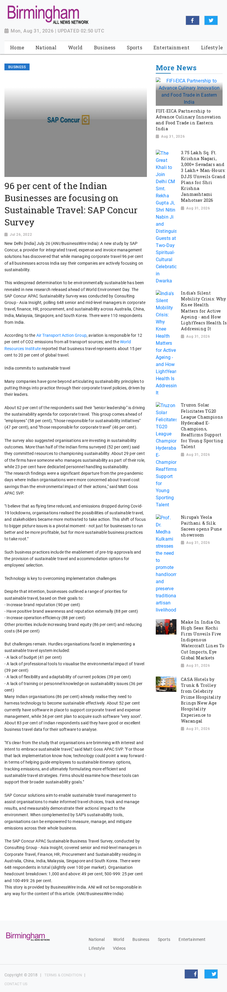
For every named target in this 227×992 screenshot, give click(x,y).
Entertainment (192, 939)
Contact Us (15, 984)
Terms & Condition (63, 975)
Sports (164, 939)
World (118, 939)
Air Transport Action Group (61, 335)
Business (140, 939)
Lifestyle (96, 948)
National (97, 939)
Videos (119, 948)
